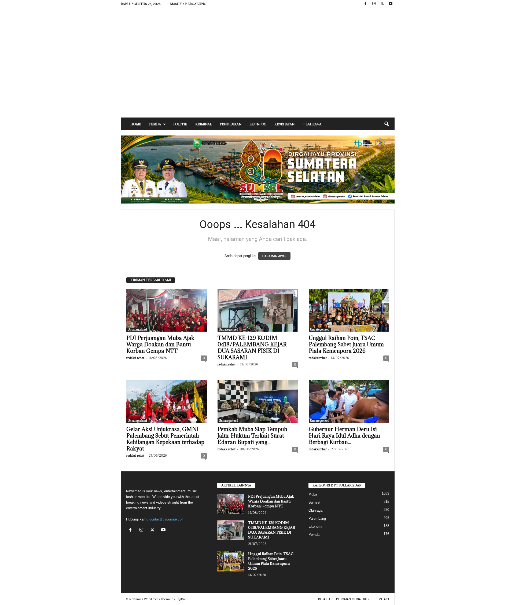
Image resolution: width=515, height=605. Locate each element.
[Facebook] (365, 4)
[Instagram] (374, 4)
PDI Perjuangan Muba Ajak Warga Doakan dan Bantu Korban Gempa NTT (160, 344)
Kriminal (203, 124)
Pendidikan (230, 124)
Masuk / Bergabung (188, 4)
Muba (312, 494)
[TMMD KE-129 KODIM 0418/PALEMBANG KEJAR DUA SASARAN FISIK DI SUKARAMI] (258, 310)
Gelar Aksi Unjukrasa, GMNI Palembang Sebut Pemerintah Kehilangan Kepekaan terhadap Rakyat (165, 439)
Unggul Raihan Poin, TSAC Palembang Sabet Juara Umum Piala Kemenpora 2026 (346, 344)
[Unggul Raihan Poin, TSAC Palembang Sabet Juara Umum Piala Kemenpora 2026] (349, 310)
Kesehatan (284, 124)
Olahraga (312, 124)
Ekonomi (257, 124)
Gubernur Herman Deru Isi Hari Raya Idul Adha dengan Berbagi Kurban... (344, 436)
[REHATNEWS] (258, 62)
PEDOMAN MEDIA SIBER (352, 599)
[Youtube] (390, 4)
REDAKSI (324, 599)
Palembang (317, 518)
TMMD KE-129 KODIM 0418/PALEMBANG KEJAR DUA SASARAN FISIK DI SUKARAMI (252, 348)
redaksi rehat (135, 358)
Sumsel (314, 502)
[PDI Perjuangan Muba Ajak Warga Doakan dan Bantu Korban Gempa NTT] (166, 310)
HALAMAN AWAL (274, 256)
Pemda (155, 124)
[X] (382, 4)
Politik (180, 124)
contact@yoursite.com (167, 519)
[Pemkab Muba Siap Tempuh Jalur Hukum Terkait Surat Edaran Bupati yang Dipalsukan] (258, 401)
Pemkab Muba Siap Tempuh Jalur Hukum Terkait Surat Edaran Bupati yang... (252, 436)
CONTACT (382, 599)
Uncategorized (137, 329)
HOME (135, 124)
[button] (386, 124)
